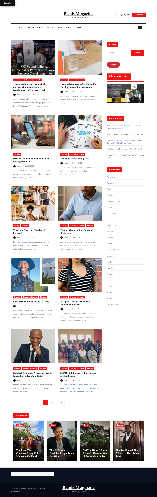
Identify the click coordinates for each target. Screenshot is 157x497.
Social (109, 280)
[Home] (14, 27)
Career (40, 27)
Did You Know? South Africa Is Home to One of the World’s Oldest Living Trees (95, 455)
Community (111, 213)
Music (109, 262)
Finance (50, 27)
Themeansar (15, 491)
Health (59, 27)
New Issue (111, 268)
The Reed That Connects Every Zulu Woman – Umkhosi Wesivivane (27, 455)
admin (19, 94)
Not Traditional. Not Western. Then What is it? (124, 149)
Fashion (110, 232)
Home (21, 27)
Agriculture (18, 80)
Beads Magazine (78, 13)
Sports (109, 286)
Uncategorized (112, 304)
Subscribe (7, 3)
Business (30, 27)
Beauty (16, 225)
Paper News (39, 488)
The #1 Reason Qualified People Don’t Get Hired (125, 134)
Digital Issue (111, 225)
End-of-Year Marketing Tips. (74, 158)
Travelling (110, 298)
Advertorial (111, 177)
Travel (68, 27)
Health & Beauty (113, 250)
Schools (110, 274)
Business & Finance (77, 80)
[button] (145, 27)
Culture (78, 27)
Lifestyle (37, 80)
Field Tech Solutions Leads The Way (31, 301)
